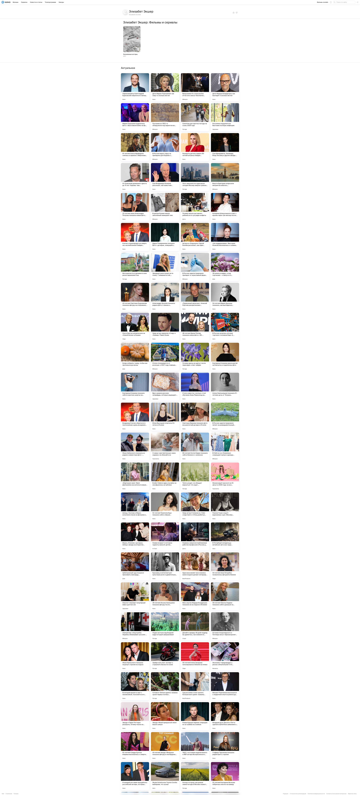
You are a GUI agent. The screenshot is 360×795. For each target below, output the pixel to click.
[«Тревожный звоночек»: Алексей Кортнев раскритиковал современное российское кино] (195, 297)
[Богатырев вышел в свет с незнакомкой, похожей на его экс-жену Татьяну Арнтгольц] (135, 686)
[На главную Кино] (7, 2)
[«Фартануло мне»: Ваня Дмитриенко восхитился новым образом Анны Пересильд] (135, 477)
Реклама (16, 793)
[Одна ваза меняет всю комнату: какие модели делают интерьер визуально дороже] (195, 566)
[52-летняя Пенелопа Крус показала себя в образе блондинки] (165, 506)
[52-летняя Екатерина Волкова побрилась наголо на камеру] (225, 776)
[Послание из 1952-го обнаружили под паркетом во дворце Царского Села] (165, 117)
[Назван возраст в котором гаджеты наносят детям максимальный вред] (165, 536)
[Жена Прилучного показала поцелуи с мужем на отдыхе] (135, 656)
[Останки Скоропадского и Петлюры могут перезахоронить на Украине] (225, 626)
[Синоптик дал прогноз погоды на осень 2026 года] (195, 117)
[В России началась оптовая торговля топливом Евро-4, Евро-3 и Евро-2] (225, 327)
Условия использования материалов (336, 793)
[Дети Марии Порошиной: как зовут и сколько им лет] (165, 87)
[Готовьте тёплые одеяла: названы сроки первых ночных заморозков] (165, 686)
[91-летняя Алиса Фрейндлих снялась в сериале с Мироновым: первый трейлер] (135, 147)
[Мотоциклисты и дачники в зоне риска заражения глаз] (135, 267)
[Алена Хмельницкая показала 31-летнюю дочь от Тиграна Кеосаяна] (225, 387)
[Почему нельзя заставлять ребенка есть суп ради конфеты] (195, 207)
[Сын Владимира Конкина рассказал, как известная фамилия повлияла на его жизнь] (165, 177)
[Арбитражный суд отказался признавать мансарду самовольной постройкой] (135, 566)
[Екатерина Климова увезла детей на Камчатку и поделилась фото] (225, 357)
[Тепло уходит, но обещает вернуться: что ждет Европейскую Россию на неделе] (195, 477)
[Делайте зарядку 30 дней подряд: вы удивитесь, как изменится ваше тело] (195, 626)
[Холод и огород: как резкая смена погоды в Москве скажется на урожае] (195, 776)
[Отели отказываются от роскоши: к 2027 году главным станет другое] (165, 357)
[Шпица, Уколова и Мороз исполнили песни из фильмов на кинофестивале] (135, 506)
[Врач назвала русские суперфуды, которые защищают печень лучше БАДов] (165, 387)
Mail (3, 793)
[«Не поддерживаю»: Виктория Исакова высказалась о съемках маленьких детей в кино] (225, 237)
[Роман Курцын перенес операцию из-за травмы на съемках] (195, 716)
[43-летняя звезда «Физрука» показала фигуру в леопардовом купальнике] (165, 746)
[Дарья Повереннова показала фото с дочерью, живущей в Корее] (165, 237)
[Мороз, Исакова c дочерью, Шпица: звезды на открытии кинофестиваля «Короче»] (135, 536)
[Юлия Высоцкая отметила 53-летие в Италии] (165, 417)
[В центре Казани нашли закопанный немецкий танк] (165, 207)
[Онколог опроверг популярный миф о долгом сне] (135, 596)
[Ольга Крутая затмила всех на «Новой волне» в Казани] (135, 327)
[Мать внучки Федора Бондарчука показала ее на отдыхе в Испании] (195, 596)
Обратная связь (352, 793)
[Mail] (3, 2)
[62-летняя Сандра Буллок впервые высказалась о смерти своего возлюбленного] (135, 746)
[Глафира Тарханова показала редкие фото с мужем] (225, 746)
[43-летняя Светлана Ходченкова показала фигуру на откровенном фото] (135, 297)
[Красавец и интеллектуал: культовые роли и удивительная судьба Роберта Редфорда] (165, 566)
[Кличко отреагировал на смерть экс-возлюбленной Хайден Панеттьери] (135, 237)
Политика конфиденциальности (316, 793)
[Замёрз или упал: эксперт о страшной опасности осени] (165, 656)
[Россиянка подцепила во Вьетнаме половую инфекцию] (225, 117)
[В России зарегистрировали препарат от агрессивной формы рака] (195, 267)
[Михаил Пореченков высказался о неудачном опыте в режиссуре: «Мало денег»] (225, 686)
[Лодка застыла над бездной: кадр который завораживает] (165, 626)
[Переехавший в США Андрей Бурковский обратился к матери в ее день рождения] (135, 87)
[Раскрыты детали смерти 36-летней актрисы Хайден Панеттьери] (195, 147)
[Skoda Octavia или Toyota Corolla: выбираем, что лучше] (165, 776)
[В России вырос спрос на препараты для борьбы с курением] (165, 147)
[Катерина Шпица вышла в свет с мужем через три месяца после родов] (225, 207)
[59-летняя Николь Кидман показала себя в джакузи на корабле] (225, 596)
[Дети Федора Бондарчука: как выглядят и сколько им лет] (225, 87)
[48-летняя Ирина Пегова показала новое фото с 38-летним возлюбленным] (195, 327)
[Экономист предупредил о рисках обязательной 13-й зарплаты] (225, 656)
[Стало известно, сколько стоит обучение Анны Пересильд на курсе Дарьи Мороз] (195, 387)
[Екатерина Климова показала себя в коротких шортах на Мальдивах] (135, 387)
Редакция (285, 793)
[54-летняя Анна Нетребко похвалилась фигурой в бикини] (225, 566)
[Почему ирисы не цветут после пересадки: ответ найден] (195, 357)
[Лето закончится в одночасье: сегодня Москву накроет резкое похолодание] (195, 177)
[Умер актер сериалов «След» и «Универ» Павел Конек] (165, 327)
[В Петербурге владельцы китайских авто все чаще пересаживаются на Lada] (225, 536)
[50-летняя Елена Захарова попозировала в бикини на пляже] (195, 656)
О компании (9, 793)
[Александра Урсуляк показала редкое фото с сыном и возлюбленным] (165, 297)
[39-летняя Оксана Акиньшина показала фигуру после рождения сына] (165, 596)
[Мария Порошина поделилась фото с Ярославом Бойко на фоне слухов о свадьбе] (135, 117)
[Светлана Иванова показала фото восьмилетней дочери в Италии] (195, 417)
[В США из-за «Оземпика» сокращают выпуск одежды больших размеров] (225, 447)
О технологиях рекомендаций (298, 793)
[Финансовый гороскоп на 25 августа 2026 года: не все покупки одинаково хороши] (225, 477)
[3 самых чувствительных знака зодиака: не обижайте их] (165, 447)
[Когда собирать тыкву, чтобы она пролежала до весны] (135, 357)
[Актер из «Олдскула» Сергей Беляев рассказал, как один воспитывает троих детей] (195, 237)
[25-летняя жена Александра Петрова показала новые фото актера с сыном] (135, 207)
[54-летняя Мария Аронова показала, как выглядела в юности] (225, 297)
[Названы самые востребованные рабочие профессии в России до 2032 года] (195, 536)
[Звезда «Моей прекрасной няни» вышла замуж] (165, 716)
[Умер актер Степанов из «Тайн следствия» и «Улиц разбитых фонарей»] (195, 506)
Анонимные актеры (130, 54)
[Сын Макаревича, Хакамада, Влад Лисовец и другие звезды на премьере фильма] (225, 147)
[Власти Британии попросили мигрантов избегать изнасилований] (225, 177)
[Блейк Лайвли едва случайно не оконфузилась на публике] (165, 477)
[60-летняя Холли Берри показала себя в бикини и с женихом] (195, 447)
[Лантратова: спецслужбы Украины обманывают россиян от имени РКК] (135, 626)
